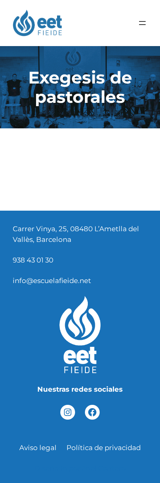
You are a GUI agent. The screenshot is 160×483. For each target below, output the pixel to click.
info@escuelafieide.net (52, 280)
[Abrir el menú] (142, 23)
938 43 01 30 (33, 260)
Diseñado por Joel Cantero (80, 468)
